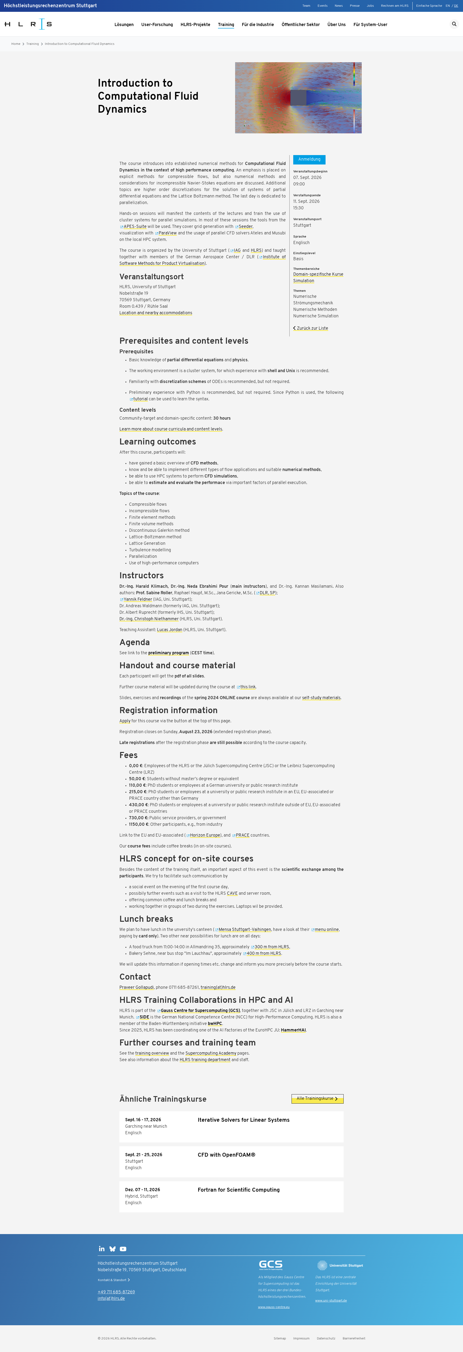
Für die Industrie (258, 25)
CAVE (232, 894)
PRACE (243, 835)
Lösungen (124, 25)
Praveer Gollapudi (136, 988)
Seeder (245, 227)
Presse (355, 6)
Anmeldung (309, 159)
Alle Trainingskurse (315, 1099)
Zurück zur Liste (312, 329)
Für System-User (370, 25)
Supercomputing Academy (210, 1054)
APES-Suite (135, 227)
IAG (237, 251)
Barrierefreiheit (354, 1338)
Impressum (301, 1338)
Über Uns (336, 25)
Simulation (303, 281)
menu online (327, 930)
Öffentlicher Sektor (301, 25)
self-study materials (321, 698)
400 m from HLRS (264, 954)
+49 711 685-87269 (116, 1292)
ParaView (168, 233)
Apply (124, 721)
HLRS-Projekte (195, 25)
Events (322, 6)
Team (306, 6)
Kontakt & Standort (112, 1280)
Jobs (370, 6)
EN (448, 6)
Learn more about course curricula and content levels (170, 429)
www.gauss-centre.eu (274, 1307)
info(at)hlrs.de (111, 1299)
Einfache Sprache (429, 6)
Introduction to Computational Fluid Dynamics (79, 44)
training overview (152, 1054)
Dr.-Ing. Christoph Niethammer (149, 619)
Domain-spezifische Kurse (318, 275)
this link (248, 687)
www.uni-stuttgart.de (331, 1301)
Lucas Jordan (169, 630)
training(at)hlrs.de (218, 988)
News (339, 6)
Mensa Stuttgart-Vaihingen (245, 930)
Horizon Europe (205, 835)
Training (226, 25)
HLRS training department (205, 1060)
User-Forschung (157, 25)
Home (15, 44)
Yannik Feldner (138, 600)
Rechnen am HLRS (395, 6)
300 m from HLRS (272, 947)
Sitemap (280, 1338)
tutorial (140, 399)
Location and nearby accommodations (155, 313)
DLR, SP (267, 593)
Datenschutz (326, 1338)
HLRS (256, 251)
